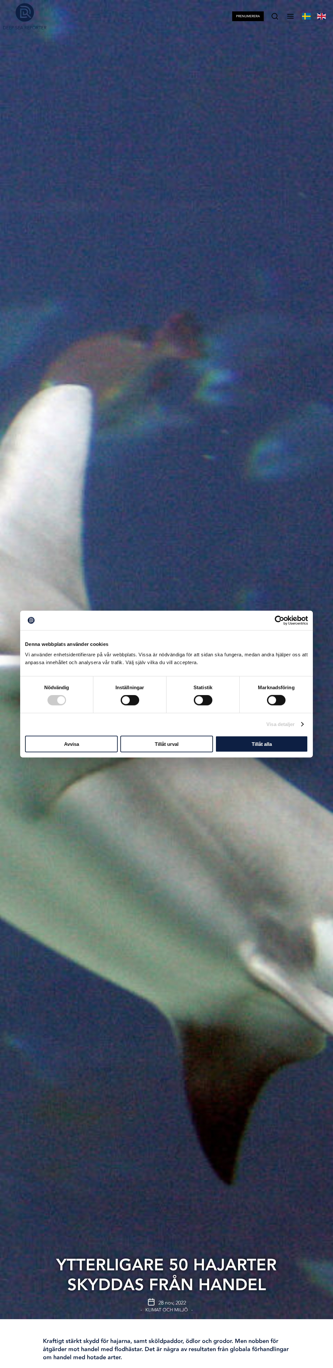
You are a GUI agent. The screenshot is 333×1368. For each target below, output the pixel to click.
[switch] (130, 700)
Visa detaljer (280, 724)
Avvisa (71, 744)
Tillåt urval (167, 744)
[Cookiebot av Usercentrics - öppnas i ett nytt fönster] (279, 620)
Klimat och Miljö (166, 1310)
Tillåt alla (262, 744)
